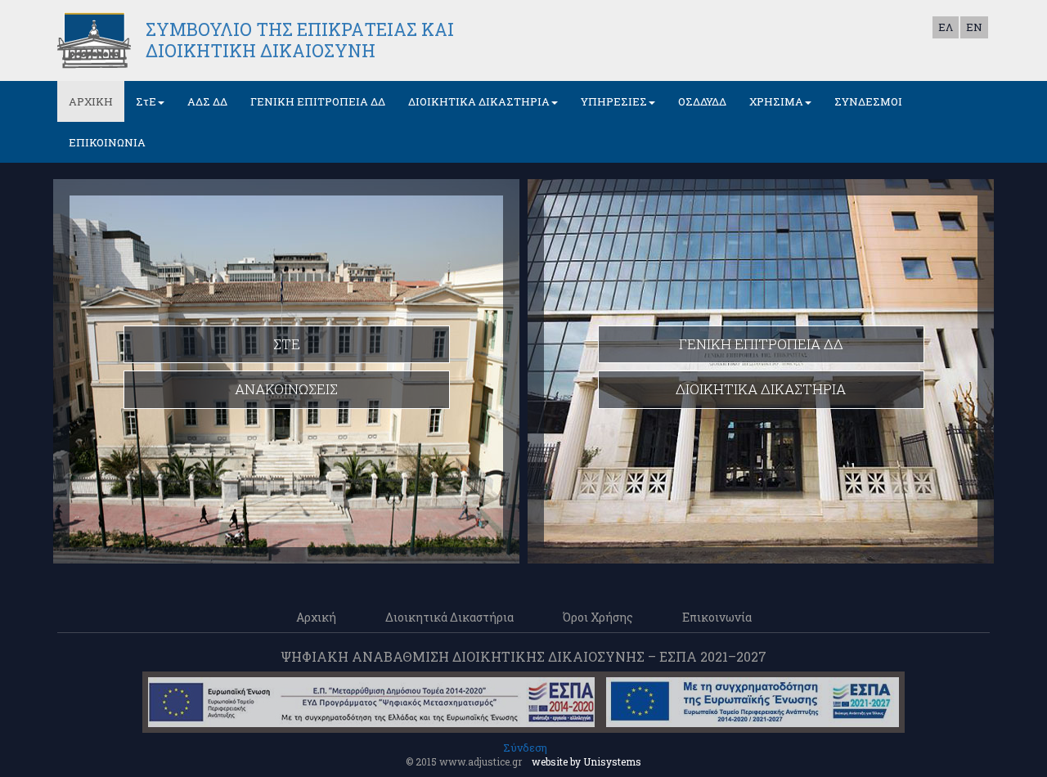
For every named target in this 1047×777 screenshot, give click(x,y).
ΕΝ (974, 27)
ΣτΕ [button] (146, 101)
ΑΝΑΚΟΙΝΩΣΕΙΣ (286, 389)
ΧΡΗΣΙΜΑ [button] (776, 101)
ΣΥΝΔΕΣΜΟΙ (868, 101)
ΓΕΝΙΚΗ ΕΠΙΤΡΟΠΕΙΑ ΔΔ (317, 101)
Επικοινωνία (717, 617)
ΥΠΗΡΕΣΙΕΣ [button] (614, 101)
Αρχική (316, 617)
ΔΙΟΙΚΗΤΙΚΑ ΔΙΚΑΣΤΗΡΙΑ (761, 389)
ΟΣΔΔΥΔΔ (702, 101)
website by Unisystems (586, 761)
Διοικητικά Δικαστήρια (449, 617)
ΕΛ (945, 27)
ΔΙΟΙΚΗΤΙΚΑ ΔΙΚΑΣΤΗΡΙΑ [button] (479, 101)
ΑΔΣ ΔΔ (207, 101)
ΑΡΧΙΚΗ (91, 101)
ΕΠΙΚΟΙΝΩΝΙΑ (107, 142)
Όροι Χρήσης (598, 617)
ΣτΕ (286, 344)
